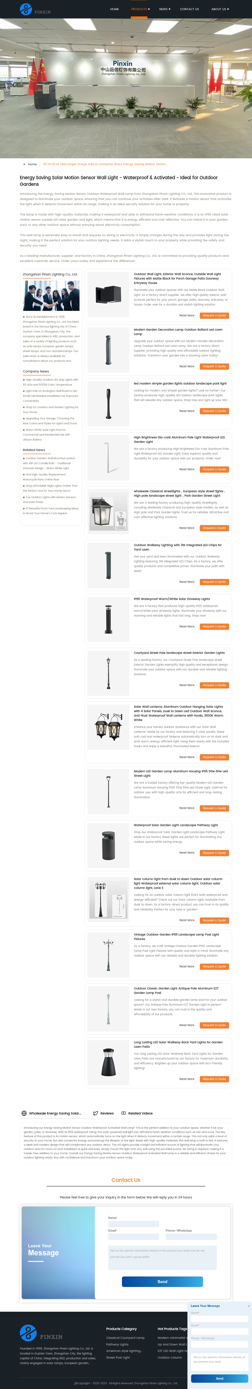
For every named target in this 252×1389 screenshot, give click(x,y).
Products (139, 9)
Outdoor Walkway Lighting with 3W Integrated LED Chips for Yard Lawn (178, 547)
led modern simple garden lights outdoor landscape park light (180, 383)
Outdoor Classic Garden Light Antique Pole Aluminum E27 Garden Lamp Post (176, 990)
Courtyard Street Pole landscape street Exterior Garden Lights (179, 652)
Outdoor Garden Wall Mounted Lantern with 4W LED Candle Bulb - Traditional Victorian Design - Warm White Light (49, 463)
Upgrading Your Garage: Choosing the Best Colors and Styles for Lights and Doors (50, 421)
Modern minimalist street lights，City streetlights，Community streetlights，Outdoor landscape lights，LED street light (178, 1338)
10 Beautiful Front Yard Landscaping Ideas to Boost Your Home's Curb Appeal (50, 511)
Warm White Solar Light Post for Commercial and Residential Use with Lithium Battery (46, 435)
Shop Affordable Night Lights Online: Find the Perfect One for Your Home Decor (50, 488)
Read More (186, 316)
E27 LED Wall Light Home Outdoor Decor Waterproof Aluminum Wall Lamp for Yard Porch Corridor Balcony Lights (178, 1351)
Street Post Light (118, 1357)
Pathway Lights (117, 1344)
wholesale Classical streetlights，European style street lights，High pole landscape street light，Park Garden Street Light (180, 493)
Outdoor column (170, 1357)
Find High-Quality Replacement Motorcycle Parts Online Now (44, 477)
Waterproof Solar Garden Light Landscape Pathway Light (176, 825)
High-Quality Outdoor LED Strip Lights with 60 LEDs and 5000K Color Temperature (50, 382)
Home (114, 9)
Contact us (189, 9)
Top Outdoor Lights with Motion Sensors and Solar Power (49, 499)
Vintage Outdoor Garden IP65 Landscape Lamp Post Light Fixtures (176, 936)
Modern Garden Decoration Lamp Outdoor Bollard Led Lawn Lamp (178, 332)
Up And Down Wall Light (175, 1344)
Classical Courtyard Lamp (125, 1338)
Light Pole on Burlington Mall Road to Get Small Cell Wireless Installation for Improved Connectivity (50, 396)
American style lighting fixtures (123, 1351)
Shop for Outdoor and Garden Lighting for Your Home (51, 409)
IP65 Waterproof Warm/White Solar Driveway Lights (172, 599)
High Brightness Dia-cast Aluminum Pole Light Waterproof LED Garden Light (179, 439)
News (163, 9)
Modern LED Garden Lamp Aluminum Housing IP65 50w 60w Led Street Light (181, 773)
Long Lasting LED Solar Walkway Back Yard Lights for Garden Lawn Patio (178, 1044)
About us (218, 9)
